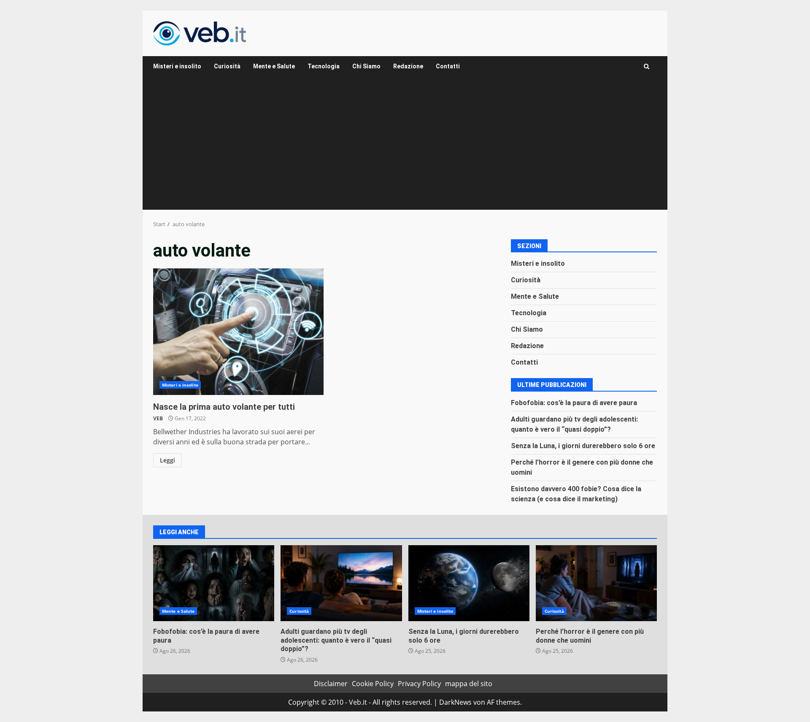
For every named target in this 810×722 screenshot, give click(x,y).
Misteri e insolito (177, 66)
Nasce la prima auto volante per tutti (238, 331)
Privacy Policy (419, 683)
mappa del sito (468, 683)
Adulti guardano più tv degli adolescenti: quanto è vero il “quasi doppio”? (341, 583)
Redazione (408, 66)
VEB (158, 418)
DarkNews (455, 702)
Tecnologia (324, 66)
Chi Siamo (366, 66)
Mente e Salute (274, 66)
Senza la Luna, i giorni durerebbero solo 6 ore (583, 446)
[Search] (646, 66)
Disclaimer (331, 683)
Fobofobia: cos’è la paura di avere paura (574, 403)
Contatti (448, 66)
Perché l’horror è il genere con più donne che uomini (596, 583)
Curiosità (227, 66)
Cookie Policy (373, 683)
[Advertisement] (405, 146)
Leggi (167, 460)
